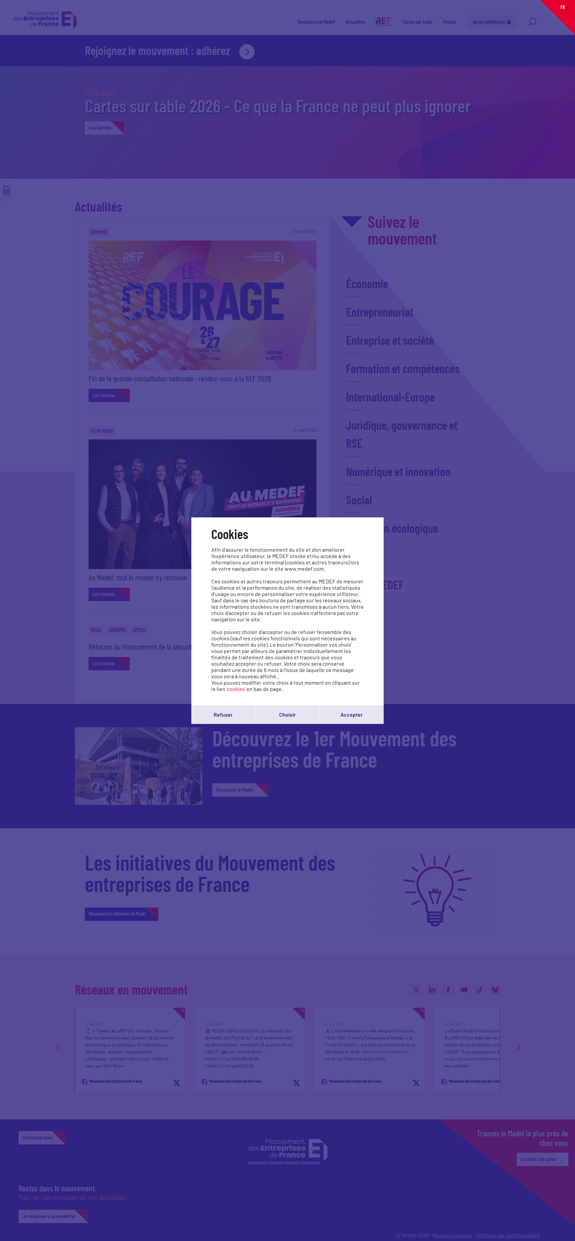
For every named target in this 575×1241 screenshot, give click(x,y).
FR (563, 7)
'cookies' (236, 689)
